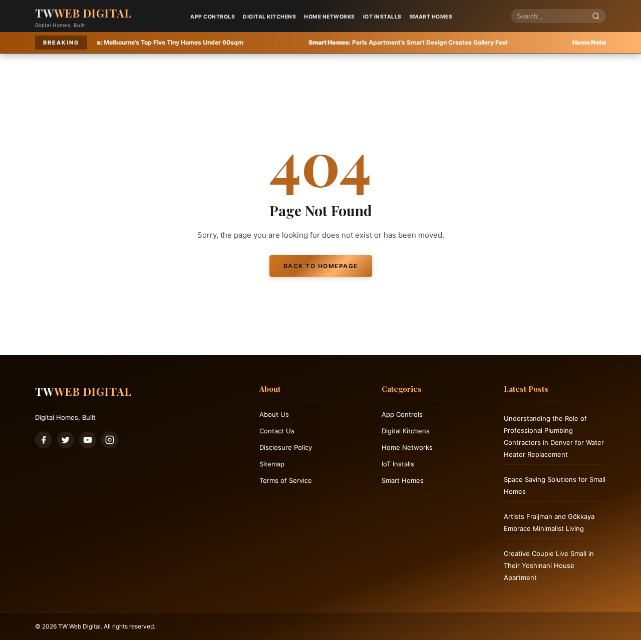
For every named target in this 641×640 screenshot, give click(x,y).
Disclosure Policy (285, 447)
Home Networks (329, 17)
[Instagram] (109, 439)
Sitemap (271, 464)
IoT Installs (382, 17)
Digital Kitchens (269, 17)
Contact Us (276, 431)
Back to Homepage (320, 266)
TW (83, 13)
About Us (274, 414)
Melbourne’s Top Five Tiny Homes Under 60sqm (114, 42)
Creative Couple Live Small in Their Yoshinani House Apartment (549, 565)
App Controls (212, 17)
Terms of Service (285, 480)
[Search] (596, 16)
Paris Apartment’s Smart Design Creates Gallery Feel (370, 42)
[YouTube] (87, 439)
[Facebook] (43, 439)
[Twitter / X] (65, 439)
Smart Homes (431, 17)
